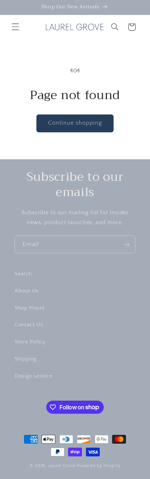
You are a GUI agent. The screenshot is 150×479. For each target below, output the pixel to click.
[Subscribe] (126, 244)
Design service (34, 376)
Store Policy (30, 342)
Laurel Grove (62, 465)
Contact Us (29, 325)
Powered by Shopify (98, 465)
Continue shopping (75, 123)
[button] (15, 27)
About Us (27, 291)
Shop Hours (29, 308)
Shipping (26, 359)
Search (23, 274)
